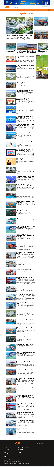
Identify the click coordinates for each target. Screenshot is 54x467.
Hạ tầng (29, 9)
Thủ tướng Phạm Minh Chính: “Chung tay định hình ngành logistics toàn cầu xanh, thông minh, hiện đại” (25, 177)
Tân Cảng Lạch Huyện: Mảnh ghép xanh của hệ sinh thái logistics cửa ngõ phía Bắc (32, 51)
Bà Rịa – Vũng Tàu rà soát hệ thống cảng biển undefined (24, 303)
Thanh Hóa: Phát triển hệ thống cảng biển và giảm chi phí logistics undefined (25, 261)
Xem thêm (20, 437)
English (19, 456)
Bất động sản (25, 9)
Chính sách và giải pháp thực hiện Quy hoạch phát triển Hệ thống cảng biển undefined (25, 210)
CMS (43, 466)
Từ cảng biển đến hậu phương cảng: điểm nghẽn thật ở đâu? (25, 66)
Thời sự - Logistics (8, 9)
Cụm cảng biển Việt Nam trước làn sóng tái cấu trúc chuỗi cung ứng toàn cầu (25, 99)
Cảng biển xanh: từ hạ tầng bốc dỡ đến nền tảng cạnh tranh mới (11, 51)
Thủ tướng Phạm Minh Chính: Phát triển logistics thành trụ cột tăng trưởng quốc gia (25, 142)
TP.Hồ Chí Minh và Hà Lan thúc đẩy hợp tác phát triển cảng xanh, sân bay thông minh (24, 159)
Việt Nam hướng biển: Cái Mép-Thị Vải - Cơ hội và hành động (25, 107)
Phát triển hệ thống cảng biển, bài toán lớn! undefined (24, 278)
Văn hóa (41, 9)
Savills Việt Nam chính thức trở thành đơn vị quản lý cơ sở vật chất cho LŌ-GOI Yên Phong (25, 167)
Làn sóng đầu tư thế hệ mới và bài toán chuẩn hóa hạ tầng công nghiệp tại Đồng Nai (25, 91)
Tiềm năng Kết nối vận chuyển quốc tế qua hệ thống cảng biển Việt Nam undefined (24, 270)
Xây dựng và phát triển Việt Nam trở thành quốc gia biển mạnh (40, 27)
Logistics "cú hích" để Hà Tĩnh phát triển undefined (25, 218)
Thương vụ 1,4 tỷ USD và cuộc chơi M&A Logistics (40, 41)
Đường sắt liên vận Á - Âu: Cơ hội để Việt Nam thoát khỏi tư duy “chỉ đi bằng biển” (21, 51)
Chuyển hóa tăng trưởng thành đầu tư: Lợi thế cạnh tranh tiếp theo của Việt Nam (19, 36)
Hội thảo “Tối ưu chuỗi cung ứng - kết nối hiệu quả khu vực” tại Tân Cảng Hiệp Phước (25, 57)
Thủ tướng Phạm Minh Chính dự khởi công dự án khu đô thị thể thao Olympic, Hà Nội (25, 125)
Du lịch (38, 9)
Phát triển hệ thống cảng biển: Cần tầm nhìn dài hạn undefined (24, 287)
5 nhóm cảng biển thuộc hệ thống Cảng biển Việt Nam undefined (25, 202)
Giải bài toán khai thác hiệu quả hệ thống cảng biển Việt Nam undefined (25, 193)
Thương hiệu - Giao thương (19, 9)
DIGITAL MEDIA (6, 456)
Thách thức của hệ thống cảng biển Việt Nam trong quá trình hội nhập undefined (25, 227)
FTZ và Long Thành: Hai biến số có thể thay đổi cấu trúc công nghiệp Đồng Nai (43, 51)
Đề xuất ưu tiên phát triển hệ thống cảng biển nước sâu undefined (25, 253)
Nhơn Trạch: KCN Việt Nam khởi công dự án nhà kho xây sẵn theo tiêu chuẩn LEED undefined (24, 185)
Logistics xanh (44, 9)
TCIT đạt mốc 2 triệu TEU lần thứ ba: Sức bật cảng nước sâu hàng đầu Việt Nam (24, 150)
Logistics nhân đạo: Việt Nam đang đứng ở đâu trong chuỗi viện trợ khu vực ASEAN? (24, 83)
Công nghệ (35, 9)
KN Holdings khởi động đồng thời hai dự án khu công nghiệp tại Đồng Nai (24, 117)
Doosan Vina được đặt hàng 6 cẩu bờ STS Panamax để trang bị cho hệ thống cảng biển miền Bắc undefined (25, 235)
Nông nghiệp (31, 9)
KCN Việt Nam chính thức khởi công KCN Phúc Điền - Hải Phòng (24, 74)
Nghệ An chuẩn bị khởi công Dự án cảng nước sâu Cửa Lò (25, 133)
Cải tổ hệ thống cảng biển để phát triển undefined (25, 294)
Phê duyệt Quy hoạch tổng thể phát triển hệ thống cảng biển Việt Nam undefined (25, 243)
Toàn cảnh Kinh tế (13, 9)
